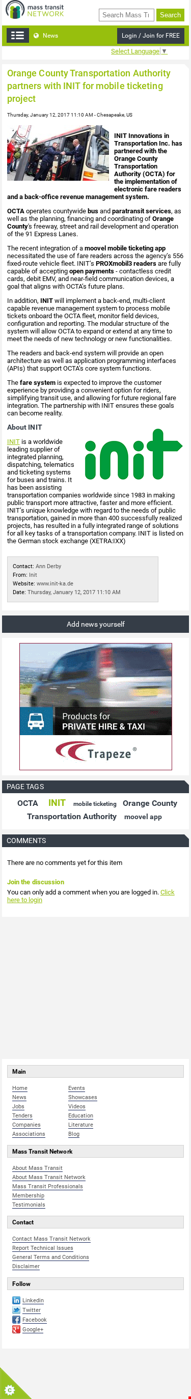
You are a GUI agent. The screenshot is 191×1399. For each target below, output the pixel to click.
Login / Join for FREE (151, 35)
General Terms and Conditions (50, 1257)
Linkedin (33, 1300)
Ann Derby (48, 566)
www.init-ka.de (55, 583)
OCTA (27, 803)
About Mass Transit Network (49, 1177)
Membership (28, 1195)
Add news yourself (96, 624)
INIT (13, 441)
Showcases (82, 1097)
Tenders (22, 1115)
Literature (80, 1125)
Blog (73, 1134)
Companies (26, 1125)
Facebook (34, 1320)
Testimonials (28, 1204)
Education (80, 1115)
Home (20, 1088)
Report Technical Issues (42, 1248)
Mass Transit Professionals (47, 1186)
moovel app (143, 817)
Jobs (18, 1106)
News (49, 35)
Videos (77, 1106)
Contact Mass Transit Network (51, 1239)
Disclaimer (26, 1266)
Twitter (31, 1310)
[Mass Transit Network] (35, 9)
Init (33, 575)
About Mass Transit (37, 1168)
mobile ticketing (95, 803)
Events (76, 1088)
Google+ (32, 1329)
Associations (28, 1134)
